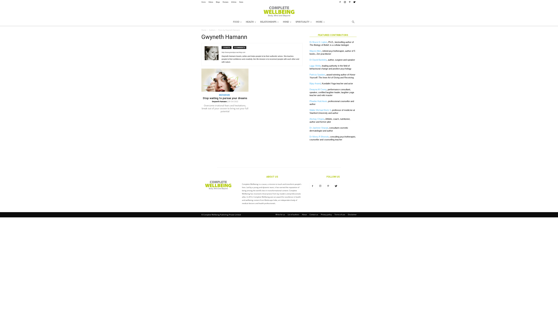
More (319, 22)
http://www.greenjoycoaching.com (233, 52)
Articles (233, 2)
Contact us (314, 214)
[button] (353, 22)
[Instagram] (345, 2)
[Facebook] (340, 2)
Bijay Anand (315, 83)
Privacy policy (326, 214)
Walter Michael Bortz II (320, 110)
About (304, 214)
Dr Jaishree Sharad (319, 128)
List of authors (293, 214)
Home (203, 2)
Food (236, 22)
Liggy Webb (315, 66)
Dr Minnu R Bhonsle (319, 136)
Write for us (280, 214)
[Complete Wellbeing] (279, 11)
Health (250, 22)
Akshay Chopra (317, 119)
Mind (286, 22)
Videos (210, 2)
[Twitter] (354, 2)
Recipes (225, 2)
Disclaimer (352, 214)
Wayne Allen (315, 51)
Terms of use (340, 214)
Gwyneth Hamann (219, 102)
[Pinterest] (349, 2)
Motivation (224, 95)
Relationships (268, 22)
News (241, 2)
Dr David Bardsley (318, 60)
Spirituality (302, 22)
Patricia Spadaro (317, 74)
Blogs (218, 2)
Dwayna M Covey (318, 89)
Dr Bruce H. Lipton (318, 42)
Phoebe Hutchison (318, 101)
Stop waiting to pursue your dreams (225, 98)
